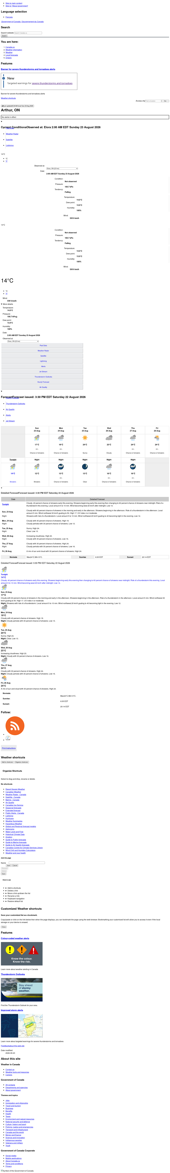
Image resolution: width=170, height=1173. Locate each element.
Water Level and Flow (14, 831)
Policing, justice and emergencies (19, 1127)
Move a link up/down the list (19, 893)
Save (8, 865)
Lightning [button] (43, 361)
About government (13, 1090)
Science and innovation (15, 1137)
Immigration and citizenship (17, 1103)
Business (9, 1108)
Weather (9, 52)
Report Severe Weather (15, 789)
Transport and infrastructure (17, 1129)
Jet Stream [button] (43, 371)
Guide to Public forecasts (16, 839)
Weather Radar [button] (43, 350)
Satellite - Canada (13, 797)
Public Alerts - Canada (15, 813)
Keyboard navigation (16, 898)
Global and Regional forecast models (21, 826)
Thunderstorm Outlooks (15, 403)
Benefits (9, 1111)
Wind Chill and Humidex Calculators (20, 850)
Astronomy (10, 829)
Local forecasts (12, 55)
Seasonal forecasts (13, 807)
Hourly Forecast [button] (43, 382)
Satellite (9, 139)
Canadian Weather (13, 792)
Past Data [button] (43, 345)
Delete (4, 871)
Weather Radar (12, 133)
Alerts (8, 415)
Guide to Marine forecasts (16, 842)
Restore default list (15, 901)
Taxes (8, 1116)
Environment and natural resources (20, 1119)
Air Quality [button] (43, 387)
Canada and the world (15, 1132)
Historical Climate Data (15, 834)
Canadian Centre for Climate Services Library (24, 847)
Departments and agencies (17, 1087)
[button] (15, 734)
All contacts (10, 1084)
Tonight (13, 459)
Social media (11, 1155)
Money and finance (13, 1135)
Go (165, 101)
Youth (8, 1145)
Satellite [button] (43, 356)
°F (7, 161)
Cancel (15, 865)
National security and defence (18, 1121)
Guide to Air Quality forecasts (17, 845)
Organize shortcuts (21, 762)
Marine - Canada (12, 799)
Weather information (14, 49)
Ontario (9, 57)
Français (9, 17)
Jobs (7, 1100)
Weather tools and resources (17, 1072)
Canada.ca (10, 47)
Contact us (10, 1069)
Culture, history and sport (16, 1124)
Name (3, 863)
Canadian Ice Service (14, 805)
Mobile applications (14, 1158)
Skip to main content (14, 3)
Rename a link (13, 896)
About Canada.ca (13, 1161)
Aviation (9, 837)
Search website (7, 32)
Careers (9, 1074)
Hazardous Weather (14, 823)
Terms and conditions (14, 1163)
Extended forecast (13, 810)
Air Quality (10, 409)
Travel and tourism (13, 1105)
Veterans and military (14, 1143)
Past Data (10, 128)
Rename (4, 868)
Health (8, 1113)
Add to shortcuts (7, 762)
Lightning (10, 145)
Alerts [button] (43, 366)
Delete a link (13, 890)
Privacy (9, 1166)
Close (4, 927)
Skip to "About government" (17, 6)
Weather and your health (16, 853)
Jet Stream (10, 421)
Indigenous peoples (14, 1140)
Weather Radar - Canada (16, 794)
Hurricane (10, 818)
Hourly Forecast (12, 397)
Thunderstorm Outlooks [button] (43, 377)
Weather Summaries (14, 821)
